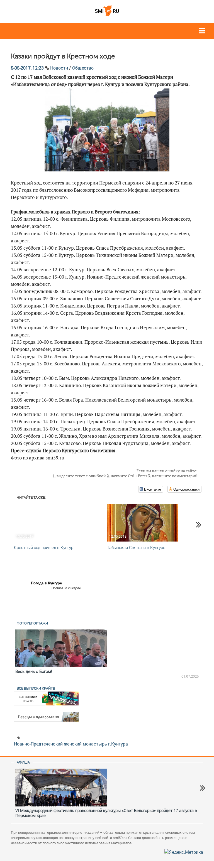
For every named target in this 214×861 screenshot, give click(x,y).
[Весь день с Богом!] (61, 648)
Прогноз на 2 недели (66, 588)
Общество (83, 68)
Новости (59, 68)
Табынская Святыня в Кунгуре (136, 547)
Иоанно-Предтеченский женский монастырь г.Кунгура (71, 744)
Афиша (23, 762)
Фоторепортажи (32, 623)
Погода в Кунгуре (46, 583)
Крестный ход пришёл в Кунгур (43, 547)
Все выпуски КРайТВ (36, 688)
